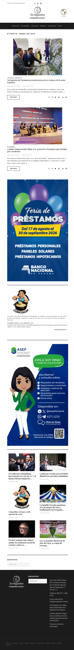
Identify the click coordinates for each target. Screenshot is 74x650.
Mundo (43, 26)
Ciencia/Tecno (41, 643)
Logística (8, 645)
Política (15, 26)
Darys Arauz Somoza (13, 155)
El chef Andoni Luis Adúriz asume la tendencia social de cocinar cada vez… (22, 542)
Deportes (52, 26)
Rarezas (59, 643)
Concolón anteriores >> (61, 329)
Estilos (54, 643)
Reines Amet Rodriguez (13, 86)
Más (60, 26)
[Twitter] (37, 3)
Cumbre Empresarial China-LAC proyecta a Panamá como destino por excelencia (37, 150)
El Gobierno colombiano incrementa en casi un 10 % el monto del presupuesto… (22, 476)
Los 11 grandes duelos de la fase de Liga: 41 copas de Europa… (52, 543)
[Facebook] (35, 3)
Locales (34, 26)
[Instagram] (41, 3)
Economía (25, 26)
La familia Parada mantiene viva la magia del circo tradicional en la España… (53, 507)
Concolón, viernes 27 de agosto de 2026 (20, 323)
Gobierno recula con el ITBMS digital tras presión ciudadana (54, 474)
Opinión (48, 643)
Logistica (18, 78)
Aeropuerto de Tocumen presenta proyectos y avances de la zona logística (36, 81)
